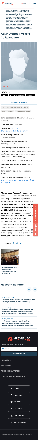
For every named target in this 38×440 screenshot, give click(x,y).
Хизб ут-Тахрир (7, 111)
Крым (26, 107)
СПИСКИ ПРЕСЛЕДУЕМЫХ (12, 376)
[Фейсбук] (13, 243)
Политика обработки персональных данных (16, 434)
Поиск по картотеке (10, 371)
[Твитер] (20, 243)
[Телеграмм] (17, 243)
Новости (5, 360)
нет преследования (22, 111)
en (25, 3)
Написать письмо (19, 102)
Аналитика (6, 365)
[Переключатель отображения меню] (35, 3)
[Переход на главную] (7, 3)
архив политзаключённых (12, 107)
